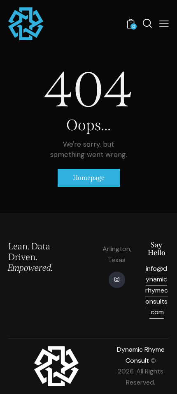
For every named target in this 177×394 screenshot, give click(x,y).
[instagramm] (117, 280)
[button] (164, 24)
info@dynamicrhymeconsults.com (156, 290)
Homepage (89, 178)
